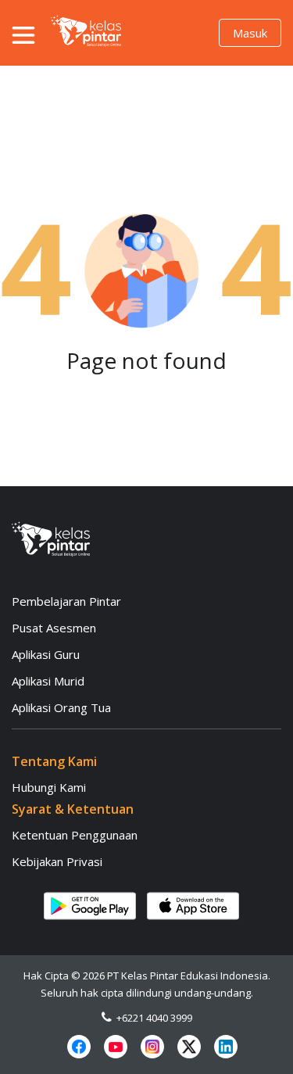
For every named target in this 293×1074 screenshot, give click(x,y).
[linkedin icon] (225, 1046)
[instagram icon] (152, 1046)
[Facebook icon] (78, 1046)
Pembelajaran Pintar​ (66, 601)
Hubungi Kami (49, 787)
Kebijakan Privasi (57, 861)
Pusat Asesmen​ (54, 627)
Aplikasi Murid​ (48, 681)
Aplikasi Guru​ (46, 654)
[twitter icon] (189, 1046)
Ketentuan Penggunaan (75, 835)
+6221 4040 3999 (152, 1018)
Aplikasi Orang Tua (61, 707)
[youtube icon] (115, 1046)
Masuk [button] (250, 33)
